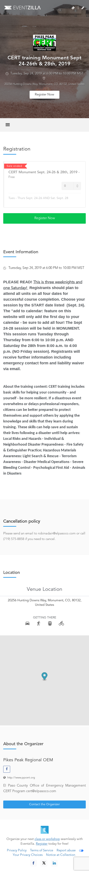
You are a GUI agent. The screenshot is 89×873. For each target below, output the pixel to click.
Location (11, 573)
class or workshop (47, 839)
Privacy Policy (17, 850)
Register (42, 844)
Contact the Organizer (44, 804)
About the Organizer (23, 744)
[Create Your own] (83, 8)
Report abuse (66, 850)
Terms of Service (41, 850)
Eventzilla (23, 7)
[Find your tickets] (73, 8)
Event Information (20, 252)
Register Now (44, 94)
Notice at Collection (60, 855)
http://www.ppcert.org (21, 777)
